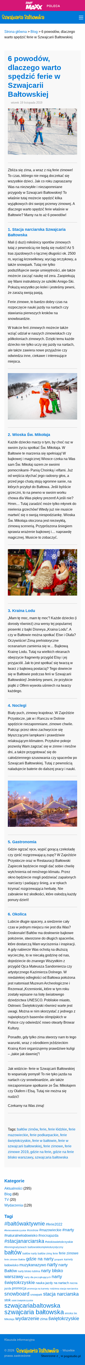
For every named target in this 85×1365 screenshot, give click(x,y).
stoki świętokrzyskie (22, 1300)
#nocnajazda (48, 1235)
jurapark (58, 1259)
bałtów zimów (27, 1129)
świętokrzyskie (63, 1318)
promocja (19, 1288)
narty (52, 1264)
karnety (68, 1259)
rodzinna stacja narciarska (64, 1288)
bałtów (13, 1252)
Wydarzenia (13, 1205)
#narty (68, 1229)
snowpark (36, 1294)
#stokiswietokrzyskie (59, 1241)
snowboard (16, 1294)
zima (44, 1319)
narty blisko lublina (29, 1271)
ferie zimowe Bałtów (14, 1259)
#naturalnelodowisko (20, 1235)
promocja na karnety (38, 1288)
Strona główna (15, 32)
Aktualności (13, 1188)
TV (6, 1199)
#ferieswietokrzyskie (15, 1230)
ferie (43, 1129)
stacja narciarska (61, 1294)
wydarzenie (27, 1318)
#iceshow (32, 1230)
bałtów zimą (45, 1253)
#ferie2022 (54, 1224)
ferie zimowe (53, 1146)
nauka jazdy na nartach (52, 1283)
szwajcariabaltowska (32, 1305)
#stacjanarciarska (24, 1241)
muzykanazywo (32, 1265)
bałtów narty (29, 1253)
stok (7, 1300)
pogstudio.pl (72, 1356)
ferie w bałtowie (44, 1141)
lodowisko (11, 1265)
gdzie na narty (40, 1258)
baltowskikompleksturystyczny (45, 1247)
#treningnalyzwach (15, 1247)
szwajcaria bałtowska (51, 1157)
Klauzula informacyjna (19, 1339)
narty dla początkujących (37, 1277)
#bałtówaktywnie (24, 1224)
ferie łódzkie (57, 1129)
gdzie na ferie (40, 1152)
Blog (34, 32)
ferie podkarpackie (44, 1135)
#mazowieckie (50, 1230)
